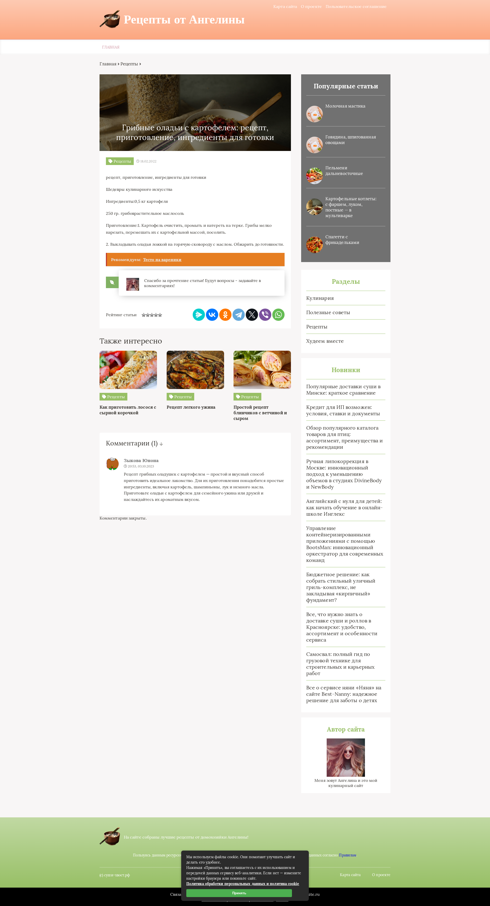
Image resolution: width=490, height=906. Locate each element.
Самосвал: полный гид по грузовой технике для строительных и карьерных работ (340, 663)
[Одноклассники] (225, 315)
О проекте (311, 6)
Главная (111, 47)
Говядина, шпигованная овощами (350, 139)
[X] (252, 315)
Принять (239, 893)
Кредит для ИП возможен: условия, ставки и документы (343, 410)
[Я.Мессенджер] (199, 315)
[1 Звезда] (144, 315)
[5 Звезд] (160, 315)
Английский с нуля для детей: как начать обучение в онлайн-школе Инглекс (344, 507)
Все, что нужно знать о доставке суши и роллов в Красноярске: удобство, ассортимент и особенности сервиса (341, 627)
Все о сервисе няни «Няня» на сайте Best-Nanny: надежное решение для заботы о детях (343, 693)
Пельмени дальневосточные (344, 170)
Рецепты (317, 326)
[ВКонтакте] (212, 315)
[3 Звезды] (152, 315)
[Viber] (265, 315)
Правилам (347, 855)
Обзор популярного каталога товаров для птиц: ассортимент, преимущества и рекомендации (344, 437)
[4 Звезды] (156, 315)
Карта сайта (285, 6)
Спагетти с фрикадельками (342, 239)
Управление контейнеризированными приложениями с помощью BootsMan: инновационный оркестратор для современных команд (344, 544)
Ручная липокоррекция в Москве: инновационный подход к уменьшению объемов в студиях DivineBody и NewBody (344, 474)
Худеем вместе (325, 341)
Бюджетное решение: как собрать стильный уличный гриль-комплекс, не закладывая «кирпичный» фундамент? (340, 587)
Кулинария (320, 298)
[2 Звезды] (148, 315)
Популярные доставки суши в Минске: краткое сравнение (343, 389)
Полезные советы (328, 312)
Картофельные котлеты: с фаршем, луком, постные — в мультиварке (350, 207)
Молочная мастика (345, 106)
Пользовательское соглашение (356, 6)
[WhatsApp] (278, 315)
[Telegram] (238, 315)
